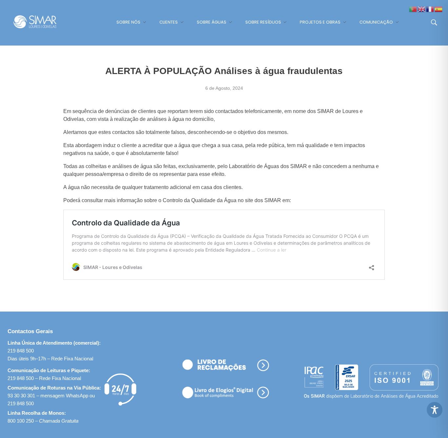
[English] (421, 8)
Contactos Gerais (30, 331)
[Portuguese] (413, 8)
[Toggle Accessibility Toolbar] (434, 409)
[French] (430, 8)
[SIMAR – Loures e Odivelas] (41, 21)
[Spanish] (439, 8)
